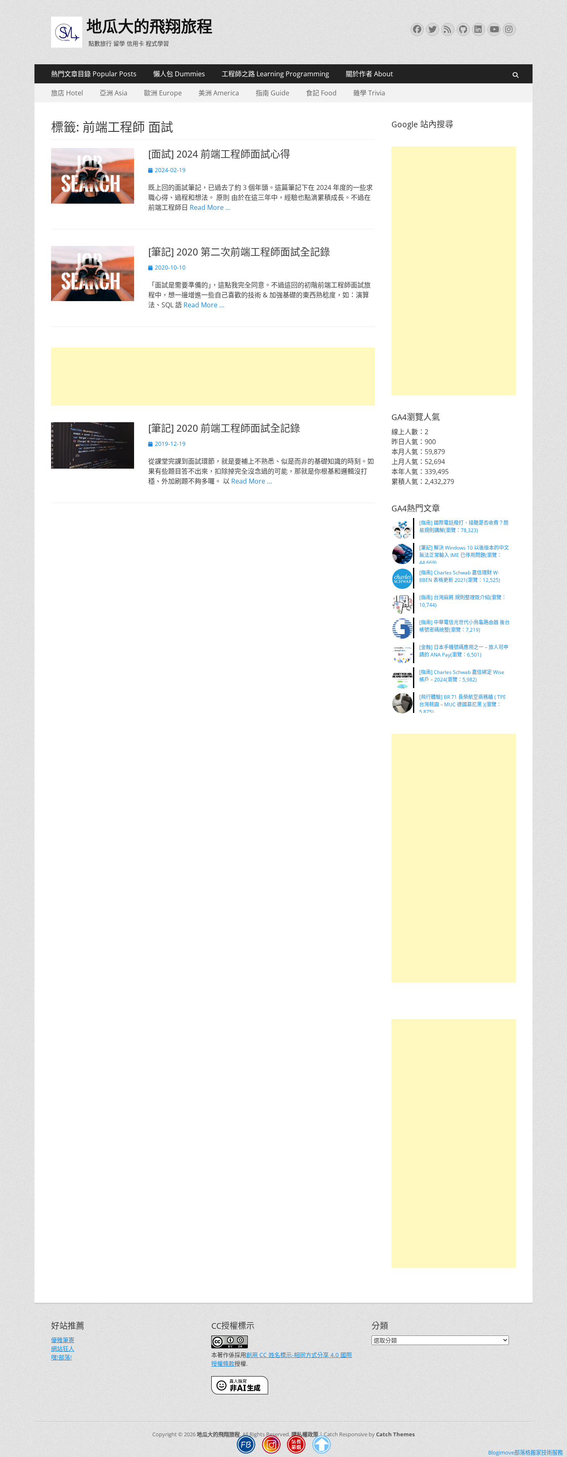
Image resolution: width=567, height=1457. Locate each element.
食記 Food (321, 92)
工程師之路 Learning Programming (275, 73)
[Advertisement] (213, 377)
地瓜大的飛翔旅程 (149, 26)
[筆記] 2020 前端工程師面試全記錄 (224, 428)
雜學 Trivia (369, 92)
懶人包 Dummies (179, 73)
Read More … (210, 207)
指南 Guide (272, 92)
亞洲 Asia (113, 92)
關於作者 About (369, 73)
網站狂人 (62, 1348)
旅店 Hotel (67, 92)
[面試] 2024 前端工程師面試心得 (219, 154)
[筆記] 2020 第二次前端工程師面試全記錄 (239, 252)
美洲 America (218, 92)
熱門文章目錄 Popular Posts (94, 73)
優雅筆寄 (62, 1340)
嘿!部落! (61, 1357)
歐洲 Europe (163, 92)
